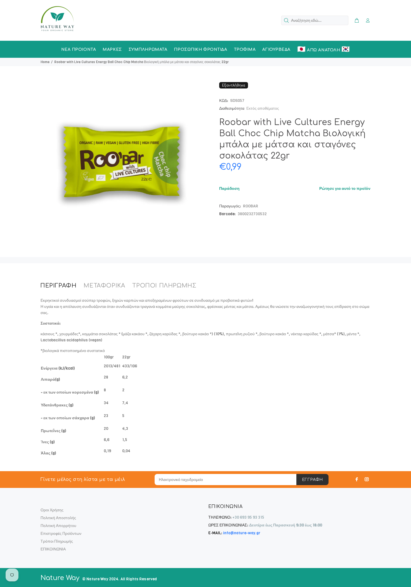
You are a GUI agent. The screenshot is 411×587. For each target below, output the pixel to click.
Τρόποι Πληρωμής (57, 541)
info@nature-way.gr (241, 533)
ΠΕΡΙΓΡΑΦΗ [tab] (58, 285)
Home (45, 62)
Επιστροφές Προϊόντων (61, 533)
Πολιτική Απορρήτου (58, 525)
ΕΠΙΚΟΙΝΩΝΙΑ (53, 549)
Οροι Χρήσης (52, 510)
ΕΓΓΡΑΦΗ (312, 480)
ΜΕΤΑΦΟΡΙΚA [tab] (104, 285)
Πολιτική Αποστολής (58, 518)
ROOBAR (250, 206)
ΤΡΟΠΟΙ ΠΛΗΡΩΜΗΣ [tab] (164, 285)
